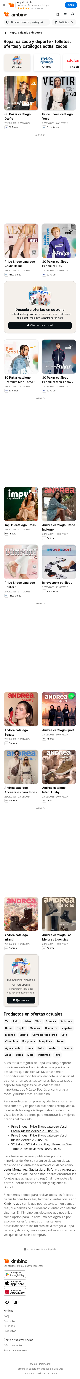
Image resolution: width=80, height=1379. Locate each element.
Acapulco (68, 1169)
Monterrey (19, 1169)
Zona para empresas (16, 1350)
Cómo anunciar (13, 1345)
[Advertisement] (40, 176)
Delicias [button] (64, 22)
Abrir (71, 5)
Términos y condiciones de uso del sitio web (40, 1368)
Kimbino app (12, 1204)
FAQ (6, 1316)
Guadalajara (37, 1169)
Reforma (53, 1169)
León (7, 1169)
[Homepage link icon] (25, 1249)
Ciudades (9, 1326)
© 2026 (40, 1363)
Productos (10, 1331)
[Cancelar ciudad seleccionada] (72, 22)
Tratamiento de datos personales (40, 1373)
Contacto (9, 1321)
